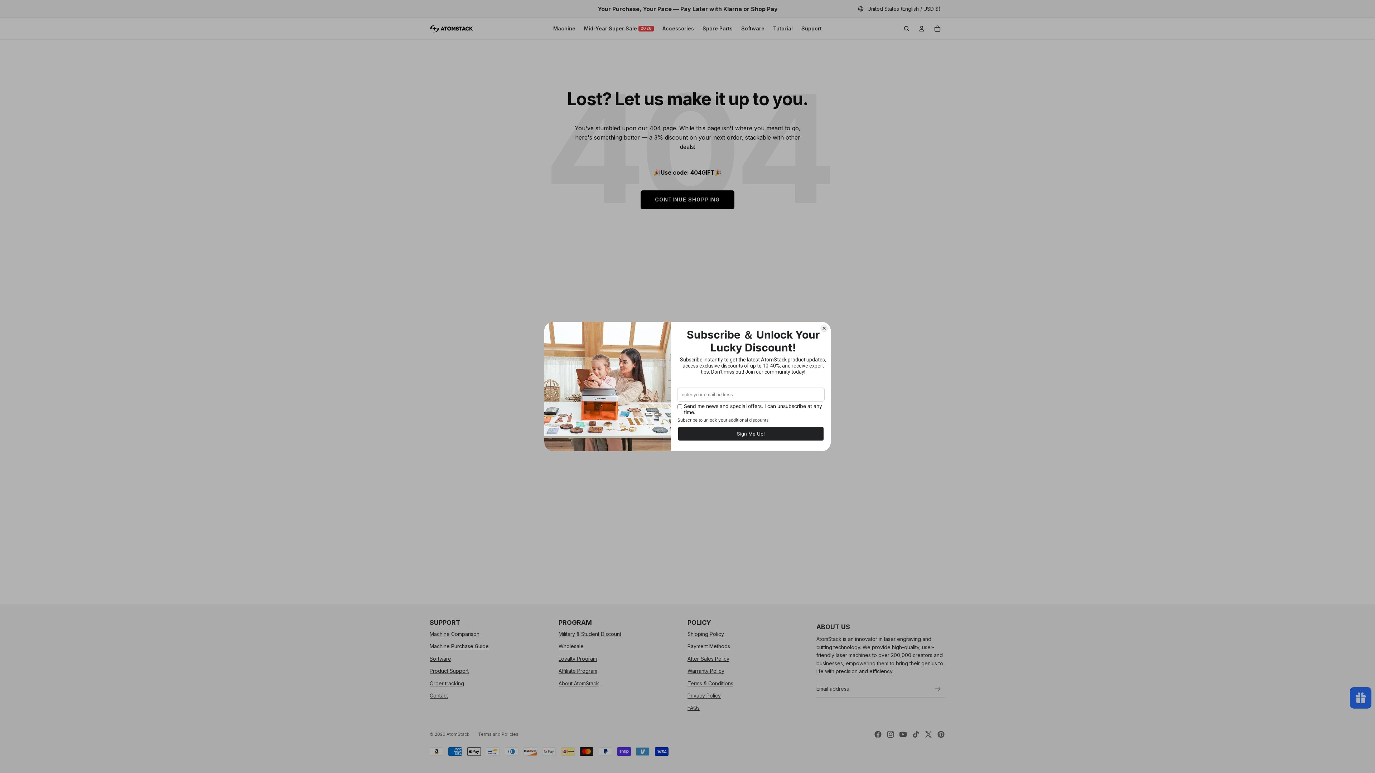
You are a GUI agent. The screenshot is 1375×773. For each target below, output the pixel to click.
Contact (439, 695)
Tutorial (783, 28)
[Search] (907, 29)
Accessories (678, 28)
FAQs (694, 708)
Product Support (449, 671)
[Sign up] (937, 688)
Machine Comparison (454, 634)
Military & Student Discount (590, 634)
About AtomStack (579, 683)
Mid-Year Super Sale (618, 28)
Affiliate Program (578, 671)
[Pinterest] (941, 734)
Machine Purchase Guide (459, 646)
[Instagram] (890, 734)
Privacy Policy (704, 695)
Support (811, 28)
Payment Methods (709, 646)
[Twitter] (928, 734)
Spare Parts (718, 28)
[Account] (922, 29)
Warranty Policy (706, 671)
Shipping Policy (706, 634)
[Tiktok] (916, 734)
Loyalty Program (578, 659)
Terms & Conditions (710, 683)
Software (752, 28)
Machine (564, 28)
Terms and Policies (498, 734)
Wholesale (571, 646)
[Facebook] (878, 734)
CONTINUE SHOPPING (687, 199)
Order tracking (447, 683)
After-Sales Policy (708, 659)
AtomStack (458, 734)
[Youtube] (903, 734)
